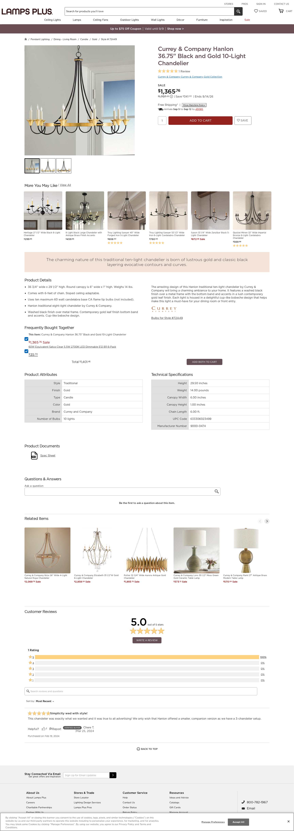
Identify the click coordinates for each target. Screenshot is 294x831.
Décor (180, 20)
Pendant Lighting (40, 39)
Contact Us (281, 3)
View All (65, 185)
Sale (247, 20)
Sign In (261, 4)
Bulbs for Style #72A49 (167, 318)
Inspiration (226, 20)
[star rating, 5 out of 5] (168, 71)
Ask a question (33, 554)
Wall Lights (158, 20)
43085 (199, 109)
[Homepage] (25, 39)
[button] (32, 165)
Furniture (201, 20)
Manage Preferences (213, 822)
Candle (84, 39)
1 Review (184, 71)
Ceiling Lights (52, 20)
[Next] (267, 589)
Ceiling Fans (100, 20)
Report (56, 797)
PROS (245, 3)
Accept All (238, 822)
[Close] (288, 821)
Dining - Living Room (65, 39)
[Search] (238, 11)
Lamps (77, 20)
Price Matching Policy (194, 105)
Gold (94, 39)
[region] (147, 822)
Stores (228, 3)
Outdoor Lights (129, 20)
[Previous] (260, 589)
